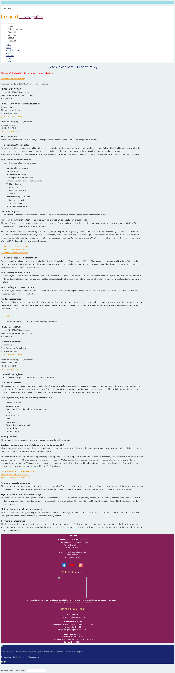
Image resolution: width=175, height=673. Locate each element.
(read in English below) (13, 78)
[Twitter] (3, 2)
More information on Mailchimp (15, 474)
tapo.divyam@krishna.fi (11, 131)
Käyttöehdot (21, 657)
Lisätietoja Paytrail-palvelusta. (14, 252)
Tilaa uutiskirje (33, 657)
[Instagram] (81, 564)
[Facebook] (1, 2)
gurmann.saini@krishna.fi (11, 116)
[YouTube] (4, 2)
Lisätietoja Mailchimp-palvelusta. (15, 249)
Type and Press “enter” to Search (13, 671)
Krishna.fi (10, 16)
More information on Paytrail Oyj (15, 477)
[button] (31, 16)
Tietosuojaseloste (8, 657)
